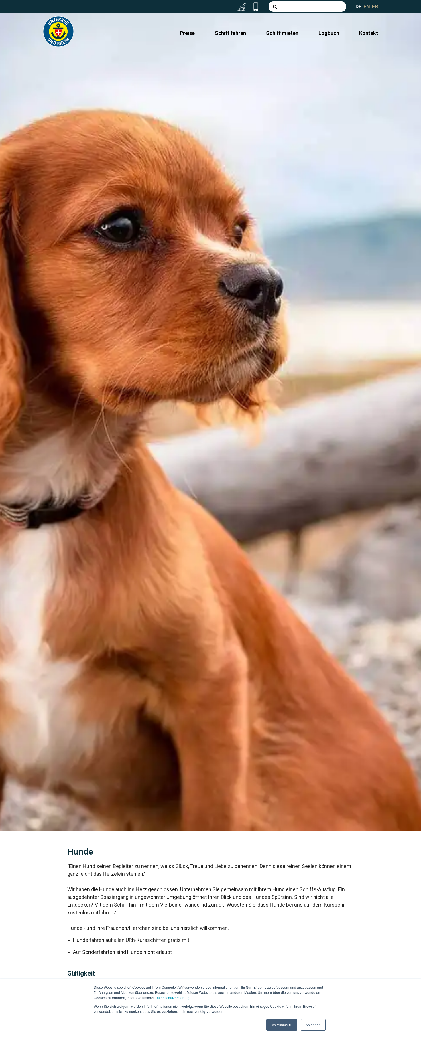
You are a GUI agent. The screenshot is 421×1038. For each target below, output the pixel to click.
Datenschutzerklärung (172, 997)
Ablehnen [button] (313, 1024)
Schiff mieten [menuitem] (282, 33)
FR (375, 6)
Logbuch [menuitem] (328, 33)
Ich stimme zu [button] (281, 1024)
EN (366, 6)
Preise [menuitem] (187, 33)
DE (358, 6)
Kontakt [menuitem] (368, 33)
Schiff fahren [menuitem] (230, 33)
